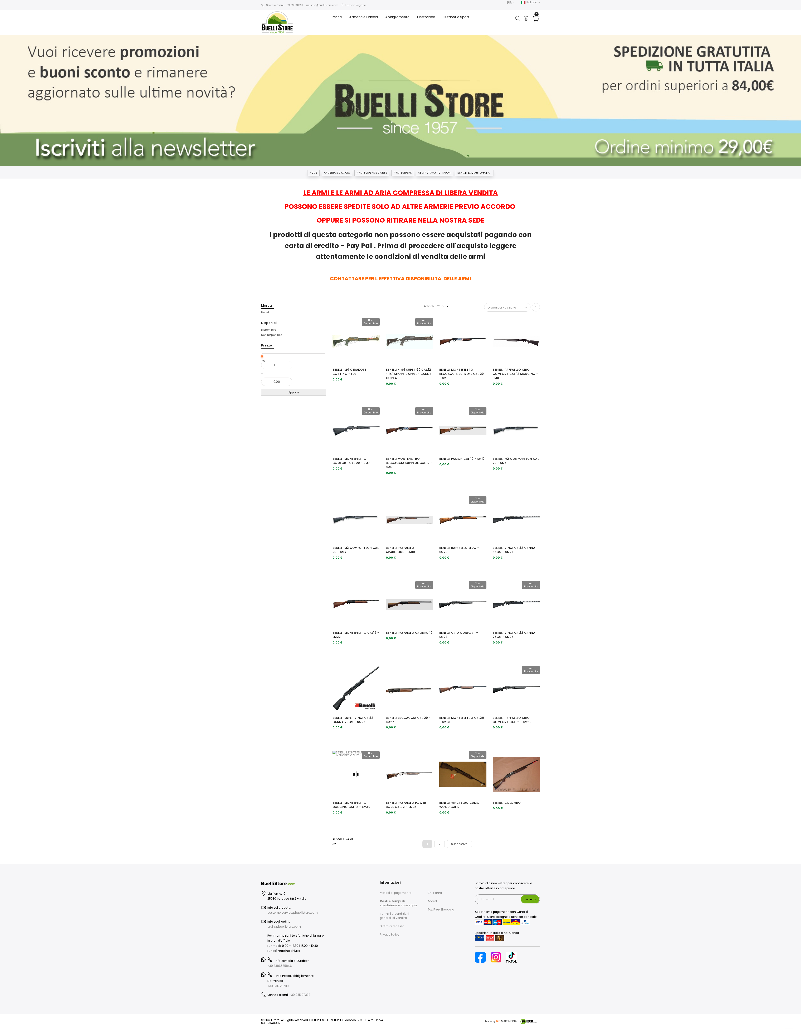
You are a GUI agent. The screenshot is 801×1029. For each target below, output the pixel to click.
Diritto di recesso (392, 926)
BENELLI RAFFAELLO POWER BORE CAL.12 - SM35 (406, 805)
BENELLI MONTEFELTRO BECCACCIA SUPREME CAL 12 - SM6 (409, 463)
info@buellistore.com (324, 5)
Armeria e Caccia (337, 172)
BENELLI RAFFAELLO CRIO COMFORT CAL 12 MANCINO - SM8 (515, 374)
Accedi (432, 901)
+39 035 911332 (299, 995)
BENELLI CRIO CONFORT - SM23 (458, 635)
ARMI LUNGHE (403, 172)
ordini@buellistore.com (284, 926)
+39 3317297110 (278, 986)
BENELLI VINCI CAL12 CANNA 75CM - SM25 (514, 635)
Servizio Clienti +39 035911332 (284, 5)
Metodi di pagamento (396, 893)
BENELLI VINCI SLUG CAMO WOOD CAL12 (459, 805)
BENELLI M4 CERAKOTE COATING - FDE (349, 372)
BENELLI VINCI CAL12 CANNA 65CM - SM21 (514, 550)
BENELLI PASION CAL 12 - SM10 (462, 459)
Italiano (532, 2)
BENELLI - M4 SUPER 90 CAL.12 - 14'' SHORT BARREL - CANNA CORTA (409, 374)
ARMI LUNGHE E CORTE (372, 172)
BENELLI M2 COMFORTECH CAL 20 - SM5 (516, 461)
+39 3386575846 (279, 966)
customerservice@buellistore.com (292, 913)
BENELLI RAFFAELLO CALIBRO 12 (409, 633)
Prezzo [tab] (266, 345)
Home (313, 172)
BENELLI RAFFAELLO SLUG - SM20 (459, 550)
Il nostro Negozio (355, 5)
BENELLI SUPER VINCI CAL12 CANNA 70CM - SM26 (352, 720)
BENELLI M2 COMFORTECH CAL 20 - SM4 (355, 550)
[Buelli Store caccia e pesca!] (281, 22)
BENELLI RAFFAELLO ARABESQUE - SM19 (400, 550)
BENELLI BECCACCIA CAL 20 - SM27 (408, 720)
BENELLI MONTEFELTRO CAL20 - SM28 (461, 720)
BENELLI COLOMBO (507, 803)
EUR (510, 2)
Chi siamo (434, 893)
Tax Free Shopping (440, 909)
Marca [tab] (266, 305)
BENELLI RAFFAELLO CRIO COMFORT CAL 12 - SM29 (512, 720)
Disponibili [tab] (269, 323)
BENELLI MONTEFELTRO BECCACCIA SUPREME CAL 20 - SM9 (461, 374)
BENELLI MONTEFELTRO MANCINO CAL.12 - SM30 (351, 805)
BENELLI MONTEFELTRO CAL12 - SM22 (355, 635)
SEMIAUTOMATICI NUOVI (434, 172)
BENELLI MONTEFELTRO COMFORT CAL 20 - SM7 (351, 461)
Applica (293, 392)
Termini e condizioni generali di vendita (394, 916)
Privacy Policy (389, 934)
